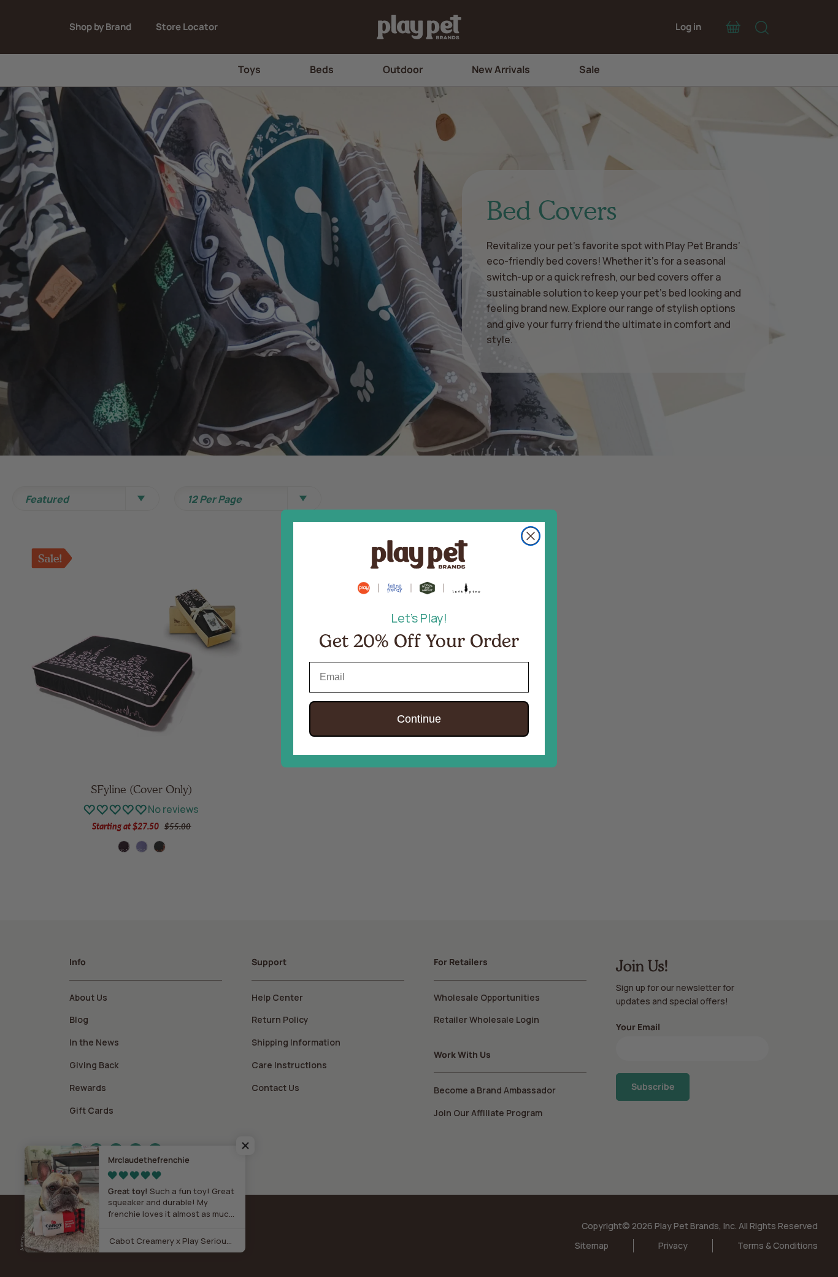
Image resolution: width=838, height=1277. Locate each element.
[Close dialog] (530, 536)
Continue (419, 719)
